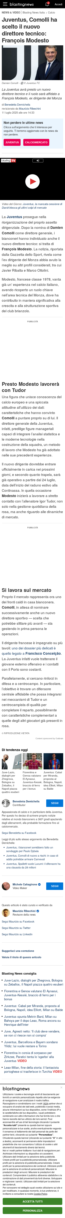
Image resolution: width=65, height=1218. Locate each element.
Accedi (58, 4)
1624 (45, 1103)
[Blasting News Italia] (22, 4)
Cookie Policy (40, 1193)
